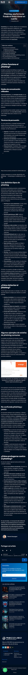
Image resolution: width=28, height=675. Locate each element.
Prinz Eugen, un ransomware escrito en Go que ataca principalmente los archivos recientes (17, 596)
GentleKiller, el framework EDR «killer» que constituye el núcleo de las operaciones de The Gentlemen (17, 603)
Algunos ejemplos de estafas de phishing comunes (14, 55)
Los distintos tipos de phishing (9, 52)
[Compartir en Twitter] (6, 550)
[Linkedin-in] (3, 647)
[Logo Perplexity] (13, 647)
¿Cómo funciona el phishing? (9, 47)
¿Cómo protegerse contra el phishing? (11, 58)
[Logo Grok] (10, 647)
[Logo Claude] (8, 647)
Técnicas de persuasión (9, 50)
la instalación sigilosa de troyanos (11, 273)
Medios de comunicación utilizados (11, 49)
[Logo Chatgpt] (6, 647)
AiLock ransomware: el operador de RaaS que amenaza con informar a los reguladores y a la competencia (17, 617)
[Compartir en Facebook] (10, 550)
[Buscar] (24, 560)
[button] (9, 2)
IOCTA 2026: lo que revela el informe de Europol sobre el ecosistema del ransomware (17, 625)
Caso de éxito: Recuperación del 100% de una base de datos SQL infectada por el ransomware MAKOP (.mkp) (17, 588)
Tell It (16, 669)
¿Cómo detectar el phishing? (9, 53)
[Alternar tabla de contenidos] (23, 46)
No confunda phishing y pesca (9, 56)
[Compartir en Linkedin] (2, 550)
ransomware (14, 39)
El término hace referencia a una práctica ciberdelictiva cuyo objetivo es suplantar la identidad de (14, 419)
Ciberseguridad (14, 10)
